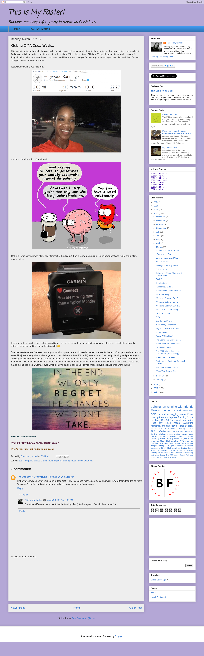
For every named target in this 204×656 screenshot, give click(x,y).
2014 (156, 392)
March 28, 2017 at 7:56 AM (61, 477)
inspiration (188, 420)
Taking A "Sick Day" (164, 336)
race (191, 455)
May (158, 239)
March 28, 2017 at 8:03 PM (60, 500)
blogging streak (32, 461)
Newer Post (18, 607)
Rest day (157, 423)
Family (155, 410)
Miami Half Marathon (169, 441)
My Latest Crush (169, 147)
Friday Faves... (162, 332)
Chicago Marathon (159, 436)
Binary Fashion (157, 458)
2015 (156, 388)
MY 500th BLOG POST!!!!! (167, 250)
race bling (163, 443)
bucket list (189, 431)
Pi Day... (159, 317)
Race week (176, 420)
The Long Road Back (162, 90)
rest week (155, 455)
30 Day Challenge (159, 434)
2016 (156, 384)
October (160, 224)
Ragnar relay (186, 426)
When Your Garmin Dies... (167, 371)
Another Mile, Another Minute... (169, 290)
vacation (154, 448)
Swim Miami (174, 443)
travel (174, 426)
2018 (156, 209)
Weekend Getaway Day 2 (167, 302)
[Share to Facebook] (65, 456)
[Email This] (57, 456)
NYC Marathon (186, 441)
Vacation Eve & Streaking (167, 309)
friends (162, 417)
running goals (187, 434)
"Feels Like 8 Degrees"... (166, 357)
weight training (157, 446)
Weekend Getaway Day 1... (168, 306)
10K (167, 446)
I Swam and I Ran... (164, 254)
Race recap (172, 423)
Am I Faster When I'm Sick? (168, 343)
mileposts (172, 417)
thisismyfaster (187, 448)
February (160, 376)
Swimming (188, 423)
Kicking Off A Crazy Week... (168, 265)
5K (167, 420)
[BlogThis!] (59, 456)
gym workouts (177, 446)
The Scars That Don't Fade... (168, 340)
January (160, 379)
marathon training (160, 426)
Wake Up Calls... (163, 262)
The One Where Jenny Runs (32, 477)
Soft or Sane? (162, 269)
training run (158, 406)
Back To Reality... (163, 294)
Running (182, 417)
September (161, 228)
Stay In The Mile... (164, 321)
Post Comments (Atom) (83, 618)
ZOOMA (154, 443)
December (161, 217)
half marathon (167, 428)
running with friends (180, 406)
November (161, 220)
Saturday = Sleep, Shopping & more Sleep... (169, 274)
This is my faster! (33, 500)
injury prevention (174, 439)
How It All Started (39, 28)
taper (169, 431)
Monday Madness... (164, 347)
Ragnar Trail (164, 455)
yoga (185, 439)
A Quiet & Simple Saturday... (168, 328)
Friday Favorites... (170, 114)
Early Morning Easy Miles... (168, 258)
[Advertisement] (76, 581)
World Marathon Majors (181, 450)
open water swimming (184, 453)
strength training (177, 436)
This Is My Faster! (36, 12)
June (158, 236)
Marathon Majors (159, 450)
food (191, 428)
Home (16, 28)
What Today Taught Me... (167, 325)
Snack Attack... (162, 283)
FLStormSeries (158, 431)
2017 (20, 461)
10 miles (171, 453)
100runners (174, 455)
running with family (159, 452)
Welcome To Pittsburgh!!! (167, 367)
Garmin (44, 461)
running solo (55, 461)
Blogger (119, 636)
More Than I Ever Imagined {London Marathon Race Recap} (176, 132)
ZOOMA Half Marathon (169, 448)
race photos (174, 434)
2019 (156, 206)
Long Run (160, 420)
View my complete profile (162, 56)
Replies (24, 495)
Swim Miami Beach (169, 457)
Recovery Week (158, 439)
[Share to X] (62, 456)
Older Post (135, 607)
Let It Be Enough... (164, 313)
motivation (163, 414)
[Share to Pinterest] (67, 456)
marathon (189, 446)
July (158, 232)
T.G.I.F (159, 279)
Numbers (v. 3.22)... (164, 287)
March (159, 247)
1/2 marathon (178, 431)
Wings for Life (187, 443)
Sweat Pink (184, 455)
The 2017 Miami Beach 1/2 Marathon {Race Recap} (167, 352)
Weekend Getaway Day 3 (167, 298)
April (158, 243)
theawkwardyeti (85, 461)
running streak (69, 461)
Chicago (182, 428)
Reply (20, 488)
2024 (156, 202)
